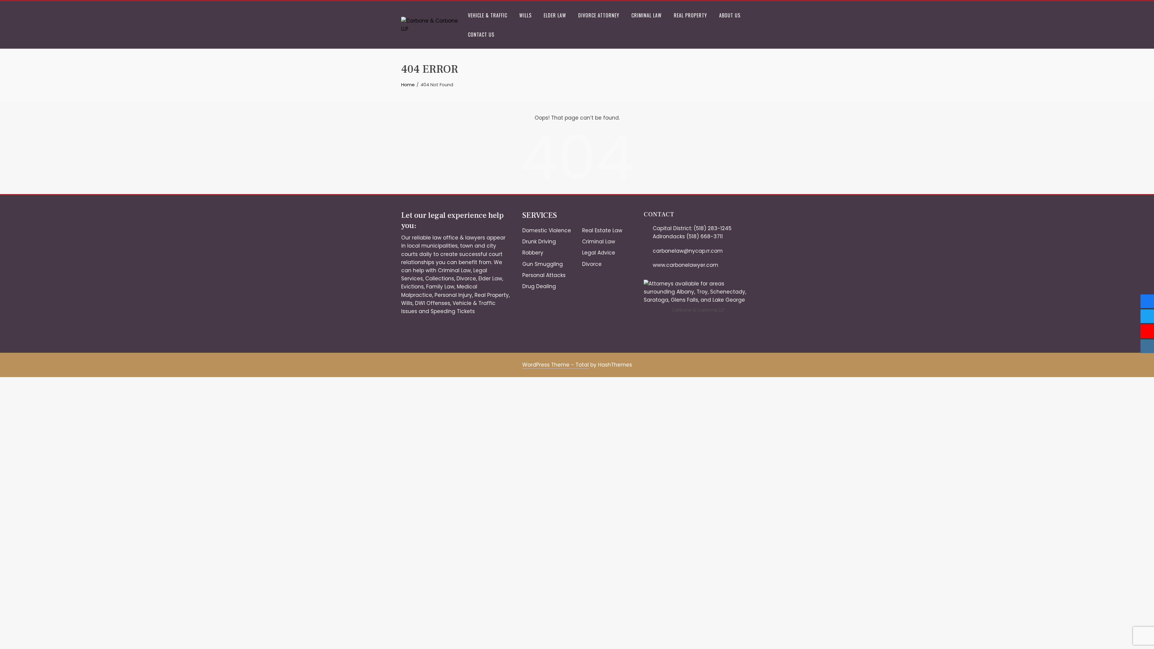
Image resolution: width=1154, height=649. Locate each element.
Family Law (440, 286)
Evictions (412, 286)
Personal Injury (453, 295)
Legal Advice (598, 252)
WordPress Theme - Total (555, 364)
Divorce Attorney (598, 15)
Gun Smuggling (542, 264)
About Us (729, 15)
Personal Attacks (544, 275)
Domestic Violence (546, 230)
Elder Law (555, 15)
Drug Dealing (539, 286)
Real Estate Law (602, 230)
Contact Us (481, 34)
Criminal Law (646, 15)
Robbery (532, 252)
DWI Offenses (432, 303)
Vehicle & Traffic (487, 15)
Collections (439, 278)
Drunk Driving (539, 241)
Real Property (690, 15)
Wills (525, 15)
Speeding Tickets (453, 311)
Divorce (466, 278)
